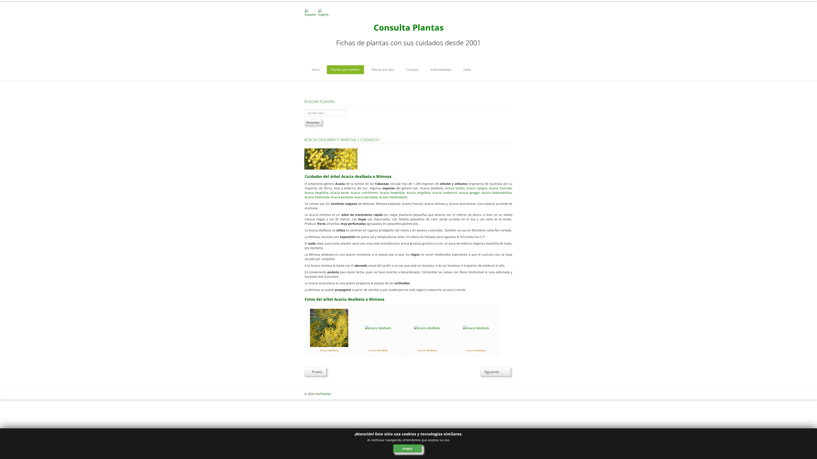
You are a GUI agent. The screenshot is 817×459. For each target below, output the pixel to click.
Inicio (315, 70)
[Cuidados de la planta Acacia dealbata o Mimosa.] (330, 159)
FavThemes (323, 394)
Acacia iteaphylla (392, 193)
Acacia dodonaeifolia (497, 193)
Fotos (467, 70)
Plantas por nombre (345, 70)
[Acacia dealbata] (329, 328)
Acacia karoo (339, 193)
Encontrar (313, 122)
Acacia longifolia (316, 193)
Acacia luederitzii (444, 193)
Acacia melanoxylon (393, 197)
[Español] (311, 12)
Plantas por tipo (382, 70)
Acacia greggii (469, 193)
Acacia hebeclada (317, 197)
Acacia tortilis (455, 188)
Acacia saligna (477, 188)
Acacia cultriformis (364, 193)
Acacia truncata (500, 188)
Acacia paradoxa (366, 197)
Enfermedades (441, 70)
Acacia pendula (342, 197)
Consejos (412, 70)
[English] (324, 12)
